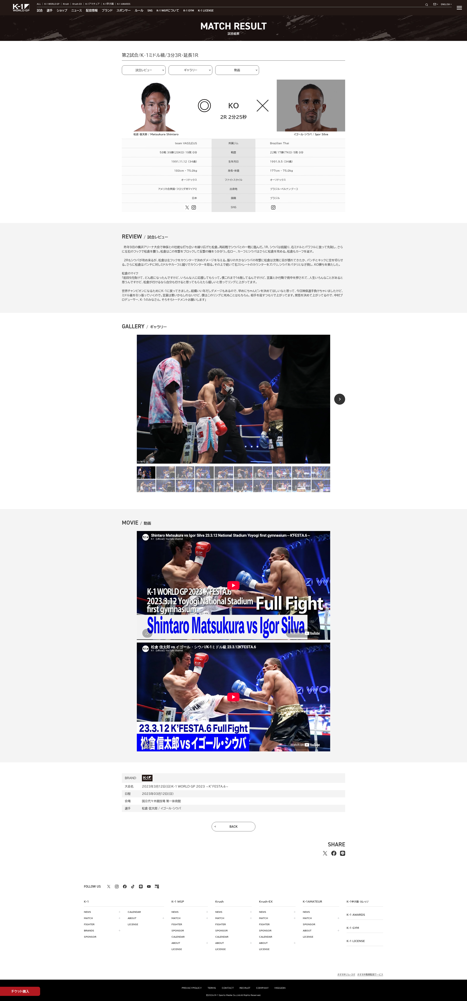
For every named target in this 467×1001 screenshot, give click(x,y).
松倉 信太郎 (149, 808)
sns (150, 10)
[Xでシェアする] (325, 853)
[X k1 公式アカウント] (108, 886)
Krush (66, 4)
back (233, 826)
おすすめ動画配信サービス (370, 974)
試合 (40, 10)
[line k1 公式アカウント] (141, 886)
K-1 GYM (188, 10)
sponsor (90, 937)
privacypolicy (192, 988)
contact (228, 988)
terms (212, 988)
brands (89, 930)
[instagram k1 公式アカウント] (116, 886)
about (132, 918)
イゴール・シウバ (171, 808)
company (262, 988)
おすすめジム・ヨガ (346, 974)
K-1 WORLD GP (51, 4)
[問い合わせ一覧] (435, 4)
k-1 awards (356, 915)
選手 (50, 10)
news (87, 912)
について (168, 10)
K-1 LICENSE (206, 10)
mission (280, 988)
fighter (89, 924)
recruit (245, 988)
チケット (20, 991)
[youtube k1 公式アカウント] (149, 886)
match (88, 918)
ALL (39, 4)
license (133, 924)
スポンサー (124, 10)
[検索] (427, 5)
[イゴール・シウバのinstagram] (273, 207)
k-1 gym (353, 928)
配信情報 (92, 10)
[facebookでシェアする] (333, 853)
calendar (134, 912)
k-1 (357, 901)
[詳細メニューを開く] (459, 7)
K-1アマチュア (92, 4)
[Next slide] (339, 399)
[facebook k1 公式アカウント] (124, 886)
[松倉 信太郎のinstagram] (193, 207)
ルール (139, 10)
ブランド (107, 10)
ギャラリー (190, 70)
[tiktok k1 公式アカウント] (133, 886)
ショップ (62, 10)
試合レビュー (144, 70)
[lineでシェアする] (342, 853)
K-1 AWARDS (123, 4)
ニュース (76, 10)
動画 (237, 70)
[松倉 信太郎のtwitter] (187, 207)
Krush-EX (77, 4)
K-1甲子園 (108, 4)
